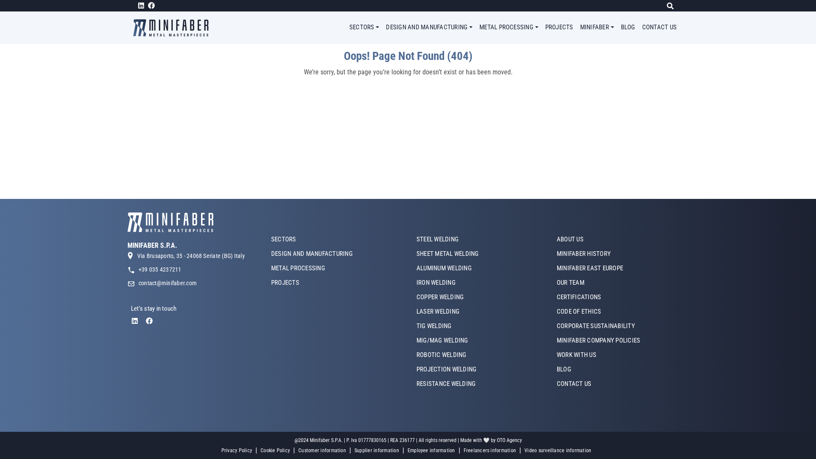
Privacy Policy (236, 450)
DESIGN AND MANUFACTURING (312, 254)
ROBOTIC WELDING (441, 355)
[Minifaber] (174, 28)
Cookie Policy (275, 450)
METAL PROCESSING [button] (506, 27)
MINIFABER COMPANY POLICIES (598, 340)
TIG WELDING (434, 326)
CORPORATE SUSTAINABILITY (596, 326)
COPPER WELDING (440, 297)
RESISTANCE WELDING (446, 384)
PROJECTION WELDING (446, 369)
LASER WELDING (437, 311)
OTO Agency (509, 440)
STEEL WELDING (437, 239)
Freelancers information (490, 450)
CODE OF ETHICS (579, 311)
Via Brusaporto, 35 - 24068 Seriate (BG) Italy (191, 255)
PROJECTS (559, 27)
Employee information (431, 450)
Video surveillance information (557, 450)
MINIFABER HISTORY (584, 254)
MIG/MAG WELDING (442, 340)
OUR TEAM (570, 282)
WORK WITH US (576, 355)
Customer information (322, 450)
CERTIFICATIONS (579, 297)
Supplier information (376, 450)
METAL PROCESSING (298, 268)
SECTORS (283, 239)
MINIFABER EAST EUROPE (590, 268)
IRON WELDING (436, 282)
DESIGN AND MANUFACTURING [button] (427, 27)
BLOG (628, 27)
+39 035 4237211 (160, 269)
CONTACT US (659, 27)
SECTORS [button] (361, 27)
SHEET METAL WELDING (447, 254)
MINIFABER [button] (594, 27)
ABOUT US (570, 239)
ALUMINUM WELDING (444, 268)
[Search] (672, 5)
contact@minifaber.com (168, 283)
